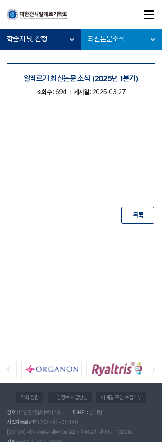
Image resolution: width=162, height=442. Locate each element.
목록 (138, 215)
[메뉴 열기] (148, 14)
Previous (11, 370)
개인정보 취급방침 (70, 397)
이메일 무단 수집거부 (121, 397)
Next (150, 370)
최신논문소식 (106, 39)
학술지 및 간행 (27, 39)
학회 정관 (29, 397)
